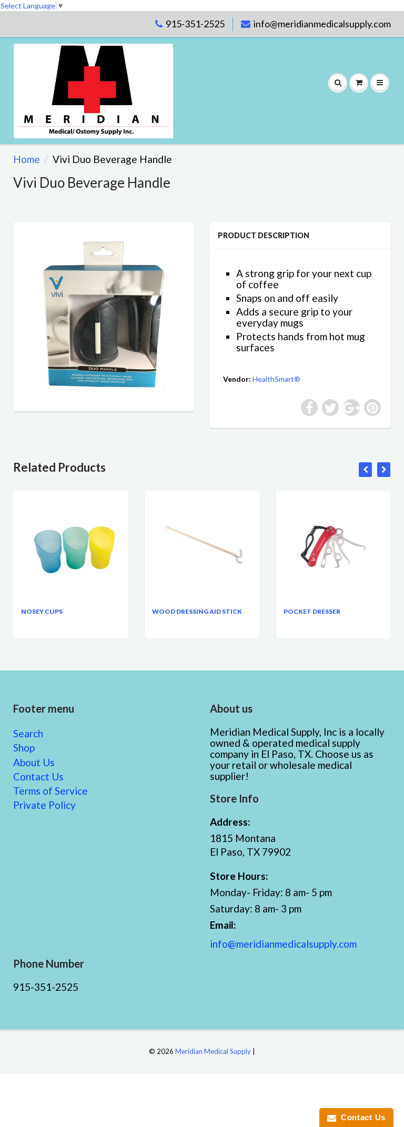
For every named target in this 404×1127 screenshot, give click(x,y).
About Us (34, 762)
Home (26, 159)
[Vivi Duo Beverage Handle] (103, 315)
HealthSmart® (276, 378)
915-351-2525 (195, 23)
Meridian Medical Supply (213, 1051)
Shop (24, 748)
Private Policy (44, 805)
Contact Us (38, 776)
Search (28, 733)
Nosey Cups (42, 611)
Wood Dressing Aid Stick (197, 611)
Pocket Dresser (312, 611)
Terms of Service (50, 791)
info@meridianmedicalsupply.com (322, 23)
